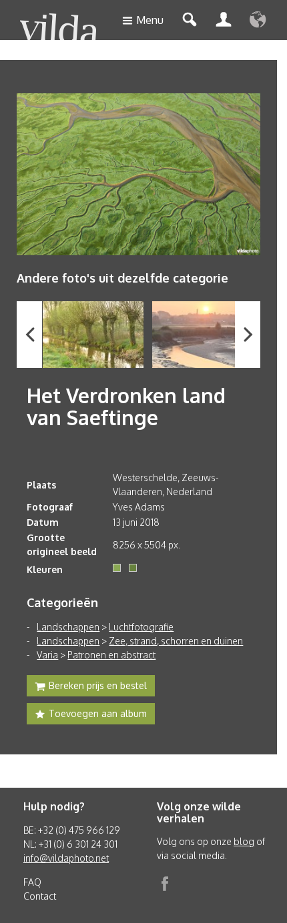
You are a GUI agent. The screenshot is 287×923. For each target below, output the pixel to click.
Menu (150, 20)
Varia (47, 654)
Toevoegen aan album (98, 713)
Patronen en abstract (111, 654)
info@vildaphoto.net (66, 858)
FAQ (32, 882)
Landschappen (68, 626)
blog (244, 841)
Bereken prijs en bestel (98, 685)
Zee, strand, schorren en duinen (176, 640)
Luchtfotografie (141, 626)
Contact (39, 896)
